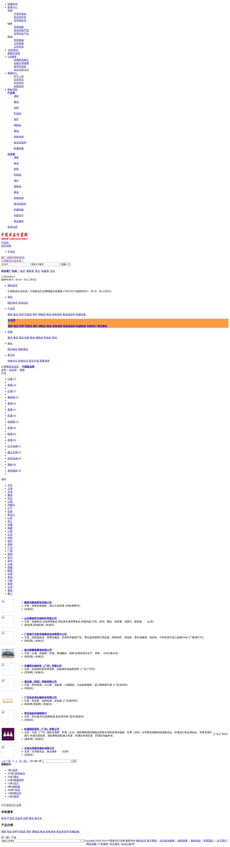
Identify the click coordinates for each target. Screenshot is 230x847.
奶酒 (10, 434)
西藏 (10, 567)
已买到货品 (20, 14)
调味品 (17, 125)
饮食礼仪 (23, 360)
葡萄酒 (30, 271)
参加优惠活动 (21, 69)
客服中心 (13, 73)
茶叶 (16, 119)
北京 (52, 271)
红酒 (10, 391)
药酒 (10, 415)
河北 (10, 498)
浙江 (10, 521)
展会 (10, 343)
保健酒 (45, 271)
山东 (10, 534)
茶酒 (10, 440)
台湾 (10, 587)
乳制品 (17, 113)
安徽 (10, 524)
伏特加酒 (13, 458)
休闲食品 (20, 773)
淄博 (16, 796)
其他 (54, 337)
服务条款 (196, 840)
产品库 (11, 308)
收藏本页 (13, 4)
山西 (10, 501)
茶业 (21, 337)
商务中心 (13, 7)
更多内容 (13, 227)
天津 (10, 491)
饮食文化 (13, 360)
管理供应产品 (21, 33)
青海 (10, 577)
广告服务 (103, 844)
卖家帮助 (19, 83)
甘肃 (10, 574)
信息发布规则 (167, 840)
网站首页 (13, 285)
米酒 (10, 428)
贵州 (10, 560)
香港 (10, 590)
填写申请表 (20, 66)
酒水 (10, 337)
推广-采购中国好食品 (13, 257)
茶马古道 (34, 360)
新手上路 (19, 76)
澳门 (10, 593)
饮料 (16, 107)
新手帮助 (152, 840)
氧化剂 (17, 793)
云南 (10, 564)
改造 (15, 770)
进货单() (13, 50)
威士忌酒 (13, 452)
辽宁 (10, 508)
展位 (16, 776)
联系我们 (209, 840)
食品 (16, 102)
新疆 (10, 583)
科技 (17, 790)
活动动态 (23, 303)
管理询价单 (20, 20)
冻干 (16, 783)
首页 (3, 370)
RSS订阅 (126, 844)
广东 (10, 547)
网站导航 (13, 89)
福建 (10, 528)
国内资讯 (13, 303)
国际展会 (23, 349)
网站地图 (91, 844)
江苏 (10, 518)
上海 (10, 488)
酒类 (16, 96)
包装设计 (19, 215)
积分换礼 (115, 844)
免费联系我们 (21, 60)
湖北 (10, 541)
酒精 (10, 464)
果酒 (10, 409)
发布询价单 (20, 17)
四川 (10, 557)
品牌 (10, 331)
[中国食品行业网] (14, 240)
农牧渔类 (19, 136)
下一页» (23, 761)
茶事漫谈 (44, 360)
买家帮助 (19, 79)
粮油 (16, 131)
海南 (10, 554)
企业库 (11, 320)
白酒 (10, 379)
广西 (10, 551)
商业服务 (19, 221)
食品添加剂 (20, 142)
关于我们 (222, 840)
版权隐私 (183, 840)
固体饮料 (19, 780)
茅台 (37, 271)
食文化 (11, 355)
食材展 (16, 786)
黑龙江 (11, 514)
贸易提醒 (19, 27)
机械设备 (19, 148)
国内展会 (13, 349)
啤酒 (10, 385)
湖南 (10, 544)
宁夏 (10, 580)
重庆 (10, 495)
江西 (10, 531)
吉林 (10, 511)
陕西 (10, 570)
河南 (10, 537)
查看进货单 (14, 53)
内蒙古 (11, 504)
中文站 (11, 251)
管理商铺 (19, 40)
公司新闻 (19, 43)
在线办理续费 (21, 63)
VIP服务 (12, 56)
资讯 (10, 297)
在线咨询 (19, 86)
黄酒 (10, 403)
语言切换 (6, 245)
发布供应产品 (21, 30)
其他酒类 (13, 470)
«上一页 (6, 761)
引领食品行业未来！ (12, 260)
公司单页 (19, 46)
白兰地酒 (13, 446)
